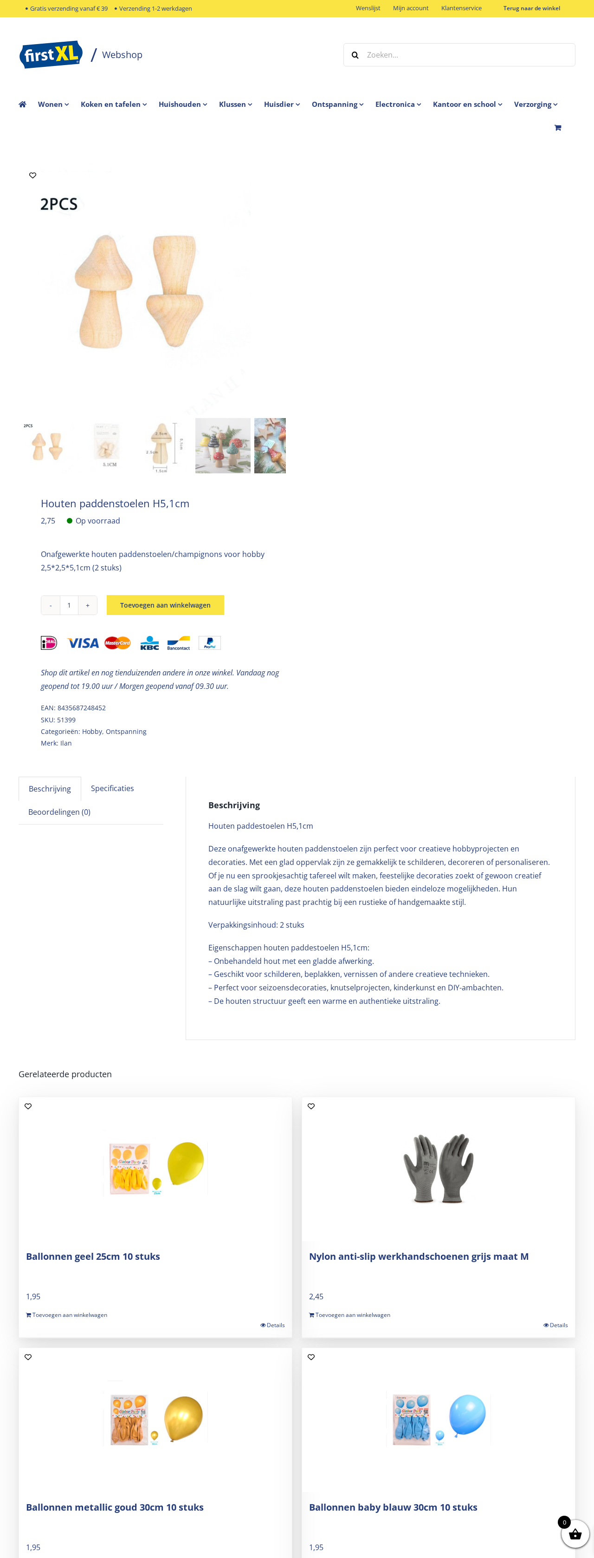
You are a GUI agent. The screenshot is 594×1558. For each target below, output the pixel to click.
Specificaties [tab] (112, 788)
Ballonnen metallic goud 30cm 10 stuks (115, 1507)
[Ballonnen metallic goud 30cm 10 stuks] (155, 1420)
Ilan (66, 743)
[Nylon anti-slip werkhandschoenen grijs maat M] (438, 1169)
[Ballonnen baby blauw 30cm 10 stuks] (438, 1420)
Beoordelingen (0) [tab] (59, 812)
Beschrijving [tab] (50, 789)
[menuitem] (59, 104)
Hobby (92, 731)
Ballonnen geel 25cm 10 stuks (93, 1256)
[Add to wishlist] (32, 175)
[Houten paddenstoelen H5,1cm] (135, 288)
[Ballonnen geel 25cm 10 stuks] (155, 1169)
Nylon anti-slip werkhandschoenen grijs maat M (419, 1256)
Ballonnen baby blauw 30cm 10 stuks (393, 1507)
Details (276, 1325)
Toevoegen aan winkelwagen (165, 605)
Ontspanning (126, 731)
